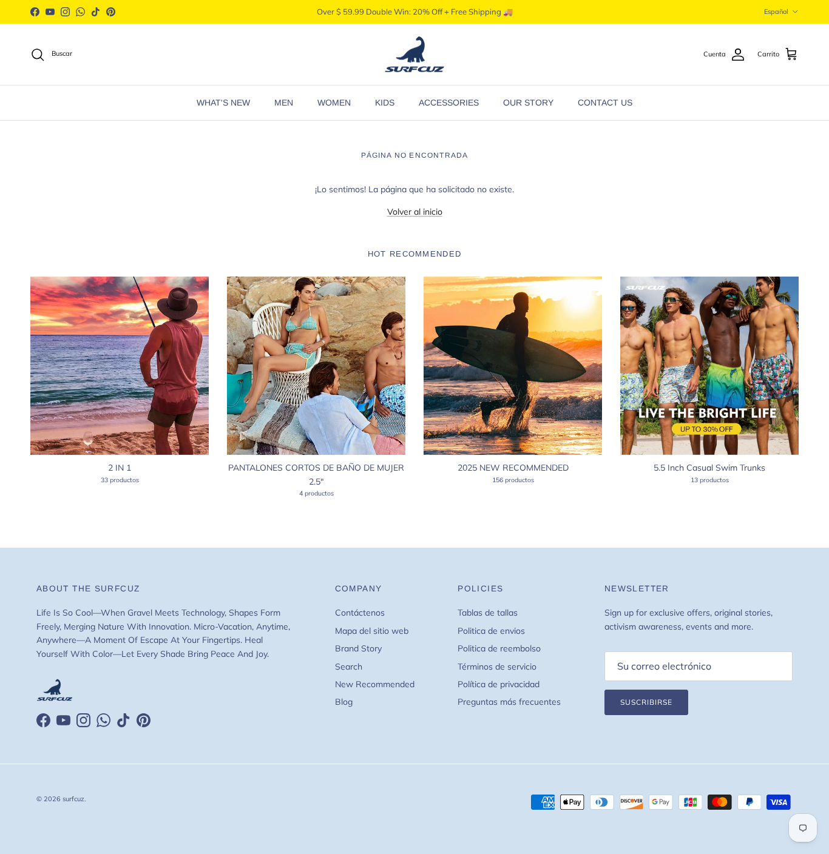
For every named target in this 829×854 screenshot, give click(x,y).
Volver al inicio (414, 211)
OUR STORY (528, 102)
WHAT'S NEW (223, 102)
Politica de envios (491, 630)
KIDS (384, 102)
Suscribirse (646, 702)
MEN (283, 102)
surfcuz (73, 799)
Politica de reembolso (499, 648)
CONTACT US (605, 102)
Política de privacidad (499, 684)
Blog (344, 701)
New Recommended (374, 684)
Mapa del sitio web (371, 630)
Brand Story (358, 648)
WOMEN (334, 102)
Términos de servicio (497, 666)
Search (348, 666)
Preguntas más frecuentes (509, 701)
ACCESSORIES (449, 102)
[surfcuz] (414, 54)
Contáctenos (360, 612)
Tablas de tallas (488, 612)
